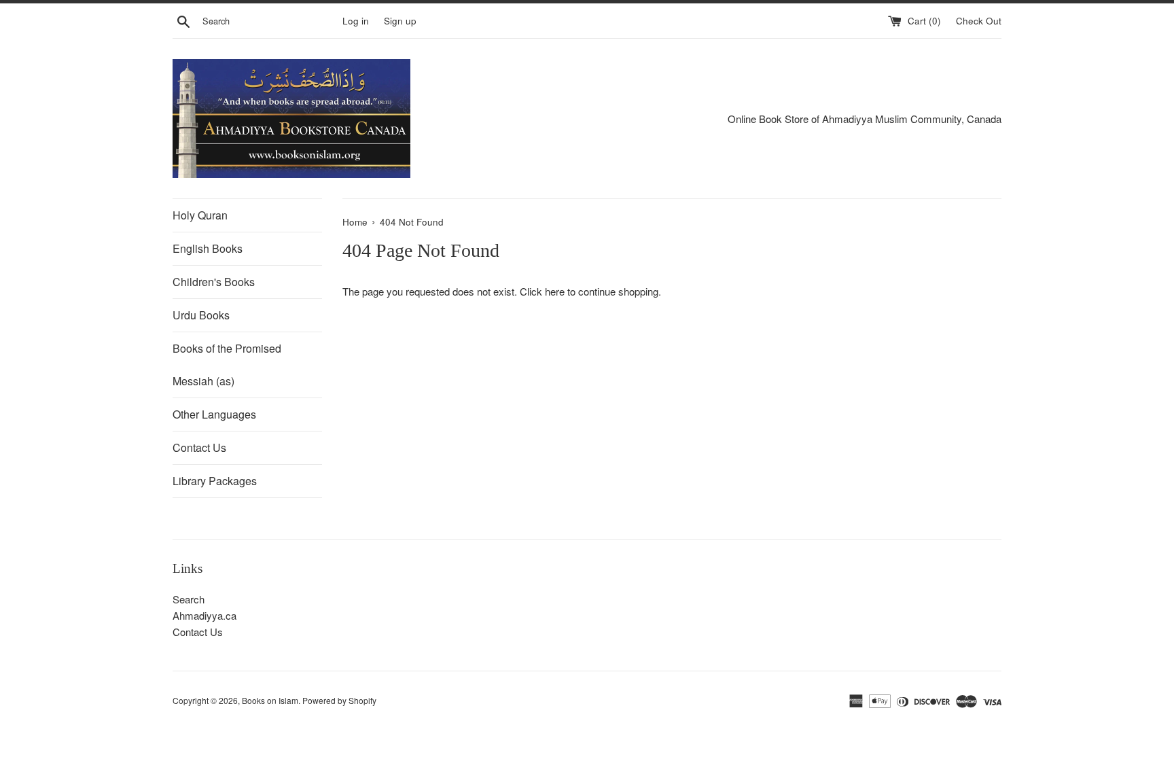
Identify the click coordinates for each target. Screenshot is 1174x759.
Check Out (978, 20)
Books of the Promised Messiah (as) (227, 364)
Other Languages (214, 414)
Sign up (400, 20)
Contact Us (199, 447)
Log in (355, 20)
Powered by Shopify (339, 700)
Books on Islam (270, 700)
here (555, 291)
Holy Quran (200, 215)
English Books (208, 248)
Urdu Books (201, 315)
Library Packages (215, 481)
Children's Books (214, 281)
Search (188, 599)
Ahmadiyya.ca (204, 615)
